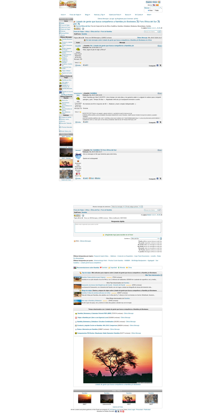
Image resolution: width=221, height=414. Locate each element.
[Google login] (159, 2)
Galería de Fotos (114, 15)
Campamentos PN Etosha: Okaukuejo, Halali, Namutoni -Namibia (98, 333)
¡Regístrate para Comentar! (124, 18)
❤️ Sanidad (103, 267)
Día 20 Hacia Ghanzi (65, 103)
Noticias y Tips (99, 15)
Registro (149, 2)
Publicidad (147, 409)
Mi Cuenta (138, 15)
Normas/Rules (65, 33)
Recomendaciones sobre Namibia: (88, 267)
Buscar (147, 8)
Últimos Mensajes (103, 18)
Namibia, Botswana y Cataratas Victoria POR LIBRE (94, 313)
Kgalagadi (151, 260)
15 (159, 28)
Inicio (62, 15)
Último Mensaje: (142, 37)
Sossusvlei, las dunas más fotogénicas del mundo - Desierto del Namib (103, 285)
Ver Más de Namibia (67, 94)
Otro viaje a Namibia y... (65, 83)
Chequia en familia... (66, 117)
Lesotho (153, 256)
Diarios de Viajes (65, 29)
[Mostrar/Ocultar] (72, 18)
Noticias (63, 31)
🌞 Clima (129, 267)
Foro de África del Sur (83, 26)
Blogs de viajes (87, 290)
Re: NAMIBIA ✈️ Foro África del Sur (103, 150)
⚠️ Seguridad (112, 267)
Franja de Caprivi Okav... (101, 256)
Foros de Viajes (75, 15)
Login (112, 18)
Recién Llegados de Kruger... (66, 49)
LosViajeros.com (114, 409)
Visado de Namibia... (65, 61)
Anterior (149, 28)
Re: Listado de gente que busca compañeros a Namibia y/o (112, 46)
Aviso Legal (131, 409)
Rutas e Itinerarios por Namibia (87, 329)
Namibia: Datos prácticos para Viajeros (93, 277)
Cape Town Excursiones (141, 256)
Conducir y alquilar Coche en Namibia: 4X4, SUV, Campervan (97, 325)
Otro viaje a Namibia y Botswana (92, 300)
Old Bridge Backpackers (138, 260)
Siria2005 (78, 46)
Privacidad (139, 409)
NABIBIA (127, 260)
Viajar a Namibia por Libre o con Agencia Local (93, 317)
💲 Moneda (121, 267)
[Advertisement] (110, 4)
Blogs (87, 15)
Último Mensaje (128, 313)
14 (157, 28)
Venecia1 (78, 150)
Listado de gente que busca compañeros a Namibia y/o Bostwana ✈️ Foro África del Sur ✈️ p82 (116, 22)
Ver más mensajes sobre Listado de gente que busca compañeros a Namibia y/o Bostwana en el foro (119, 40)
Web (148, 15)
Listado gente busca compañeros (91, 262)
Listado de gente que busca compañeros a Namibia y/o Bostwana (117, 384)
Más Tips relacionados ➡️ (153, 275)
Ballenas (113, 256)
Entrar (155, 2)
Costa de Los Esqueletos (125, 256)
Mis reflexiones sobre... (66, 112)
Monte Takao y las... (66, 131)
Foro (151, 10)
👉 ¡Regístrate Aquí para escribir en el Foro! (118, 235)
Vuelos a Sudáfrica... (65, 58)
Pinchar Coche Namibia (115, 260)
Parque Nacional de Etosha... (66, 55)
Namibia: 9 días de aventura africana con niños (96, 293)
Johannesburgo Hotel (100, 260)
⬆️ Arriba (78, 65)
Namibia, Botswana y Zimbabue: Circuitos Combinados (95, 321)
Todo (157, 10)
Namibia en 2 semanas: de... (66, 86)
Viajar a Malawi (66, 70)
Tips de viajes (86, 272)
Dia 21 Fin (65, 100)
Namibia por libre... (67, 80)
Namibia (84, 34)
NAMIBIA (93, 93)
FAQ (136, 18)
